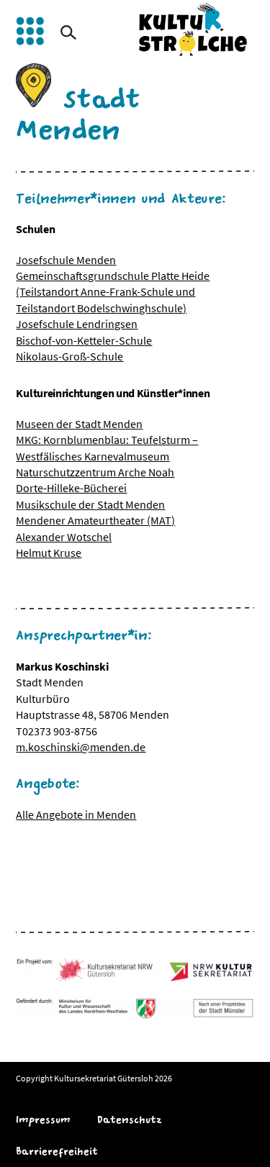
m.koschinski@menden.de (80, 747)
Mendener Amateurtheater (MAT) (95, 520)
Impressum (43, 1119)
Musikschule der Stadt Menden (90, 504)
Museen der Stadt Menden (79, 424)
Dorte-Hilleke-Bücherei (71, 488)
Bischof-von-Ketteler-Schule (84, 340)
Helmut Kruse (48, 552)
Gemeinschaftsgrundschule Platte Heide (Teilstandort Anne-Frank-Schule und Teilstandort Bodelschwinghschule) (113, 291)
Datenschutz (129, 1119)
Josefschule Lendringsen (77, 324)
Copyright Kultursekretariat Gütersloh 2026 (94, 1078)
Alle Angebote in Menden (76, 814)
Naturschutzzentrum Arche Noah (95, 472)
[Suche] (68, 33)
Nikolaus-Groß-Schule (69, 356)
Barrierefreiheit (57, 1151)
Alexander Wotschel (64, 537)
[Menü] (30, 31)
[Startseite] (193, 29)
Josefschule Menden (66, 260)
